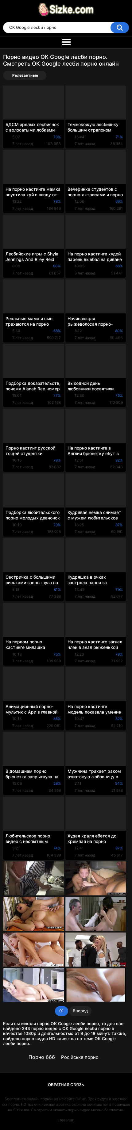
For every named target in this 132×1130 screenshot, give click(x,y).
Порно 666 (42, 1057)
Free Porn (66, 1120)
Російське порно (80, 1057)
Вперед (80, 1010)
